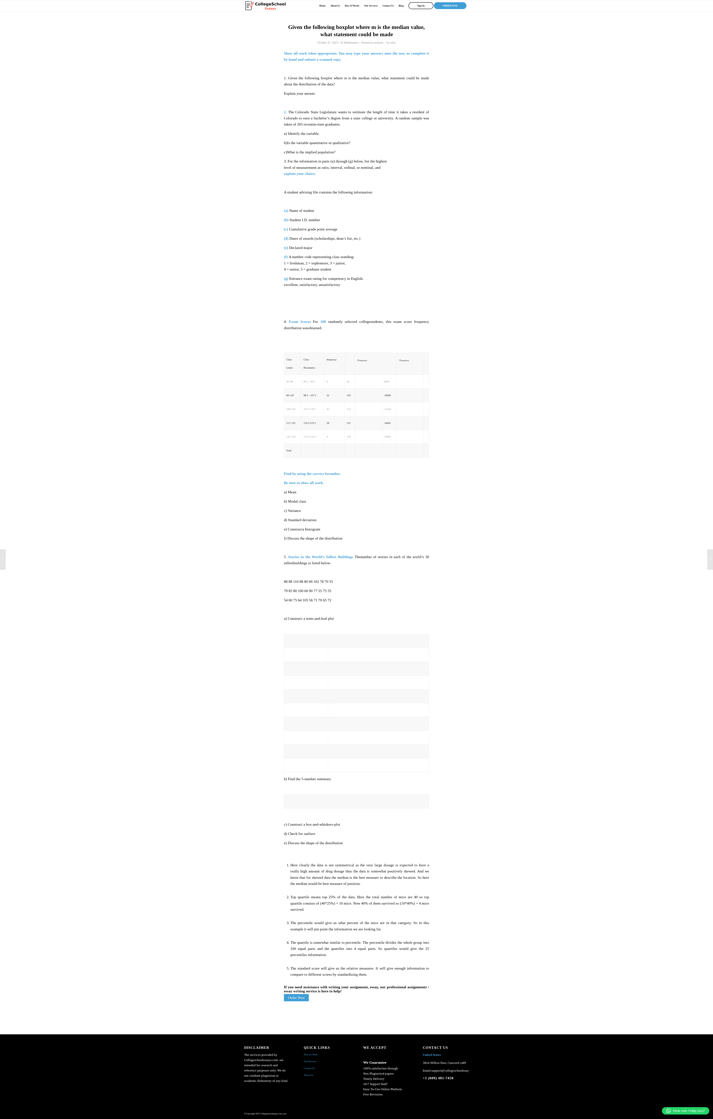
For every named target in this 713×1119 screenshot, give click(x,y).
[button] (685, 1111)
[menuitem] (322, 5)
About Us (308, 1075)
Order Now (296, 998)
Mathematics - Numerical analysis (363, 42)
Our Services (310, 1061)
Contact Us (309, 1068)
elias (393, 42)
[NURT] (3, 559)
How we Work (311, 1054)
